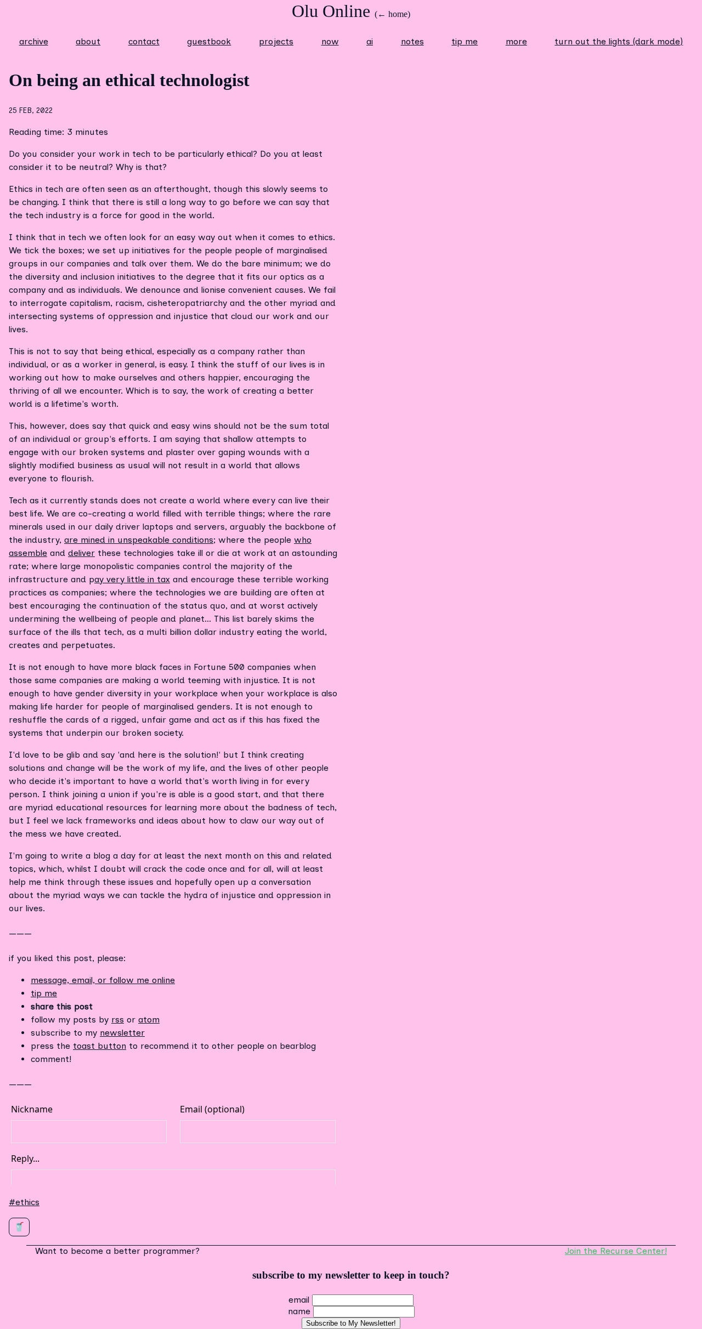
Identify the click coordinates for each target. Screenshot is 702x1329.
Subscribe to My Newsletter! (351, 1323)
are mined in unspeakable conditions (138, 540)
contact (144, 41)
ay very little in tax (132, 579)
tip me (464, 41)
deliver (81, 553)
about (88, 41)
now (330, 41)
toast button (99, 1046)
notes (412, 41)
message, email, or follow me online (103, 980)
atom (149, 1019)
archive (33, 41)
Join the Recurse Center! (616, 1251)
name (299, 1311)
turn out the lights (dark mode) (618, 41)
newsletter (122, 1032)
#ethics (24, 1202)
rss (117, 1019)
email (298, 1299)
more (516, 41)
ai (369, 41)
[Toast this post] (19, 1227)
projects (276, 41)
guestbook (209, 41)
